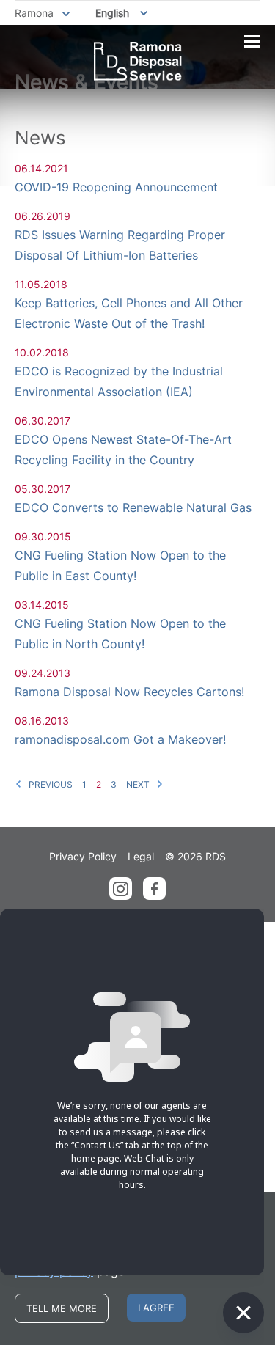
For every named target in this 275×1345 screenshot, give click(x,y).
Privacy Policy (83, 856)
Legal (141, 856)
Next (139, 784)
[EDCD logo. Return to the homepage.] (138, 61)
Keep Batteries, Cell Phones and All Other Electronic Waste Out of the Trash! (129, 313)
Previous (49, 784)
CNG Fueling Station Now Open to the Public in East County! (120, 565)
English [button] (112, 13)
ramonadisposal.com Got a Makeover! (120, 739)
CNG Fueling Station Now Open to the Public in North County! (120, 633)
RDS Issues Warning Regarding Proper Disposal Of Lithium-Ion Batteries (120, 245)
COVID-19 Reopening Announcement (116, 187)
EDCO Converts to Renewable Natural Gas (133, 507)
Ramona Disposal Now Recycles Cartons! (129, 691)
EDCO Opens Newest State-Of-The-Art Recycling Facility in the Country (123, 449)
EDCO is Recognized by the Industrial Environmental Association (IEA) (119, 381)
